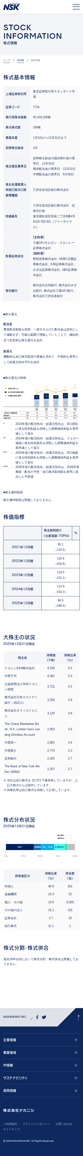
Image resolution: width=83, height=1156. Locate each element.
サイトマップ (11, 1129)
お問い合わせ (64, 1124)
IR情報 (20, 60)
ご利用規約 (10, 1124)
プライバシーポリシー (36, 1124)
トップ (6, 60)
